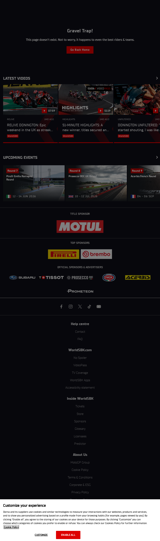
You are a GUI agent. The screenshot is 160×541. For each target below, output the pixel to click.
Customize (41, 534)
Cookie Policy (11, 527)
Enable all (68, 534)
